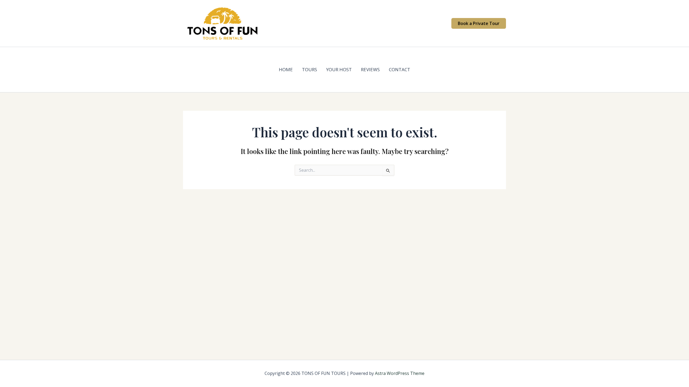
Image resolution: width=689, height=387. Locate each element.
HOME (286, 69)
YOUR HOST (339, 69)
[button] (478, 23)
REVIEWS (370, 69)
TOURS (309, 69)
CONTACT (399, 69)
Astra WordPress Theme (399, 373)
